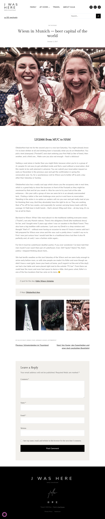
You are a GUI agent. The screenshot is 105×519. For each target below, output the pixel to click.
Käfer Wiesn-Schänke (45, 281)
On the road (52, 25)
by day (18, 340)
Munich (44, 340)
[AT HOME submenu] (49, 7)
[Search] (98, 16)
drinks (29, 340)
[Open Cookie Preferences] (4, 516)
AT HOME (44, 7)
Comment (25, 379)
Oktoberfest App (33, 292)
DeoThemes (61, 507)
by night (23, 340)
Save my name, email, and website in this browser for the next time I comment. (52, 441)
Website (23, 428)
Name (23, 403)
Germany (39, 340)
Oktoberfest (52, 340)
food (33, 340)
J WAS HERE (11, 6)
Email (23, 416)
